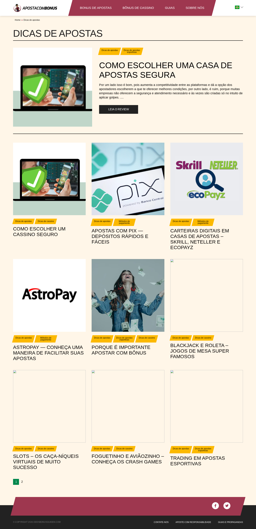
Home (18, 20)
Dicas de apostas (32, 20)
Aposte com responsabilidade (193, 522)
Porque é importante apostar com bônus (121, 350)
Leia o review (118, 109)
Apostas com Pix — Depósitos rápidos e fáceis (120, 236)
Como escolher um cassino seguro (39, 231)
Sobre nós (195, 8)
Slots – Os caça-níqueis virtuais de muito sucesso (46, 462)
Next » (26, 482)
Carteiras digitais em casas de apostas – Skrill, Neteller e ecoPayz (199, 239)
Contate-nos (161, 522)
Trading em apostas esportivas (197, 460)
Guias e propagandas (230, 522)
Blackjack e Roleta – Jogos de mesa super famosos (199, 351)
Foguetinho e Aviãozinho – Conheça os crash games (128, 459)
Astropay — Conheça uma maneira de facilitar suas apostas (48, 353)
